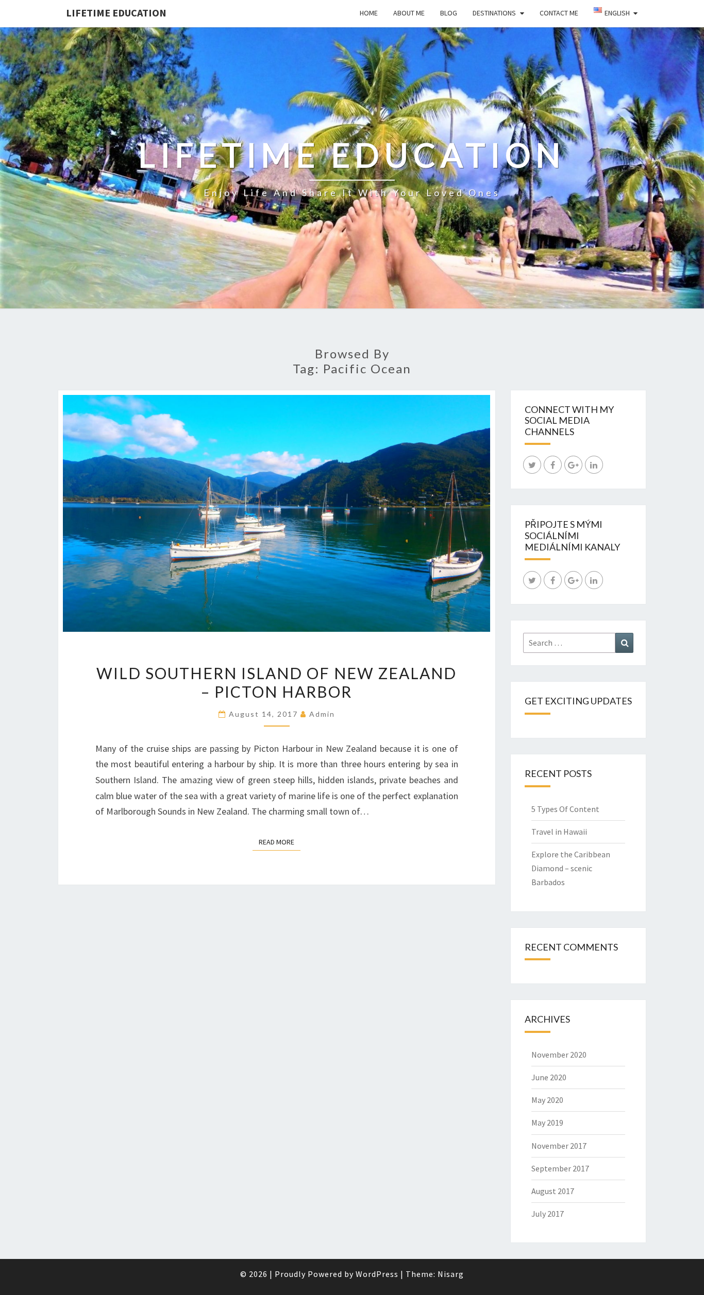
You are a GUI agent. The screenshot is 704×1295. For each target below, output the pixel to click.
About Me (409, 13)
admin (322, 714)
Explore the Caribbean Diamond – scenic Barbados (570, 868)
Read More (279, 842)
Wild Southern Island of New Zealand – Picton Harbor (276, 682)
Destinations (494, 13)
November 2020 (558, 1054)
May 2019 (547, 1122)
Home (369, 13)
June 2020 (548, 1077)
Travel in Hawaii (559, 831)
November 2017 (558, 1146)
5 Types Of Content (565, 809)
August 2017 (552, 1191)
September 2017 (560, 1168)
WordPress (377, 1274)
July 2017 (547, 1213)
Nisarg (451, 1274)
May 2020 (547, 1100)
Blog (448, 13)
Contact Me (559, 13)
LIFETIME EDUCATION (116, 12)
